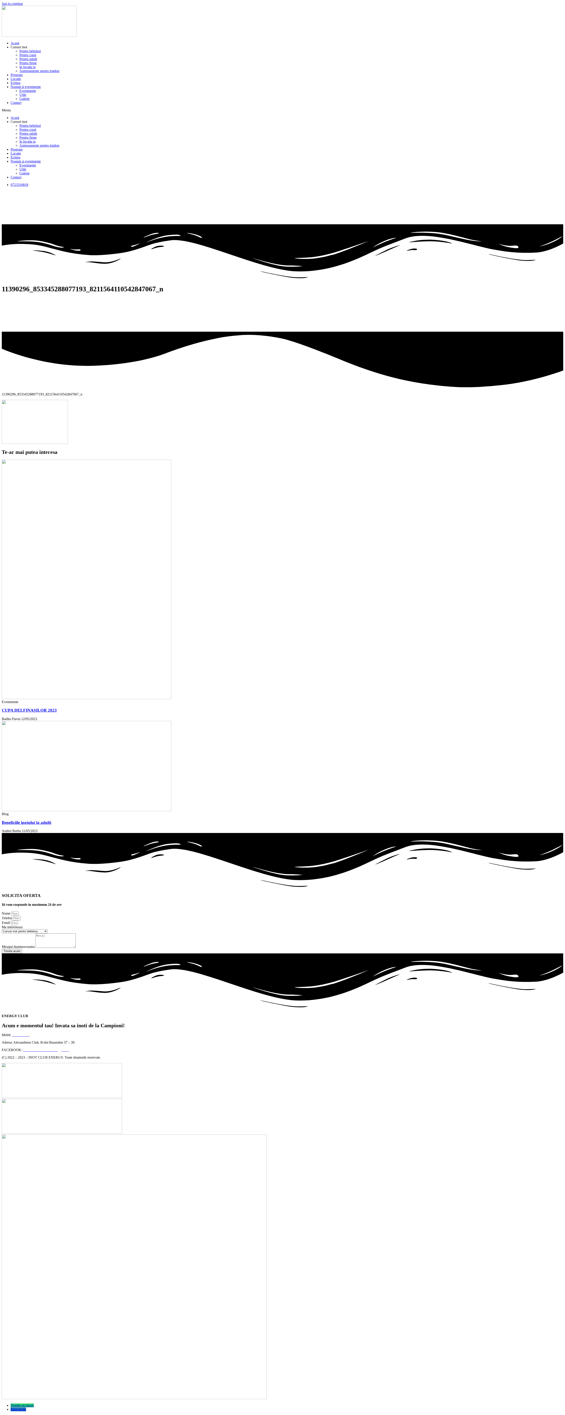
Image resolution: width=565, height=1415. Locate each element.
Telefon (7, 918)
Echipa (15, 83)
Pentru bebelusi (30, 51)
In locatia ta (27, 67)
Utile (22, 95)
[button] (282, 110)
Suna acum (18, 1409)
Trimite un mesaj (22, 1405)
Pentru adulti (28, 59)
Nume (6, 913)
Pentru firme (28, 63)
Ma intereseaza (12, 927)
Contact (16, 103)
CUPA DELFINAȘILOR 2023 (29, 710)
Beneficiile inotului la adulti (26, 822)
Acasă (15, 43)
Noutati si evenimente (26, 87)
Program (17, 75)
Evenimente (27, 91)
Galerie (24, 99)
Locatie (16, 79)
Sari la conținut (12, 4)
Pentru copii (27, 55)
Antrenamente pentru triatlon (39, 71)
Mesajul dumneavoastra (19, 947)
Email (6, 923)
